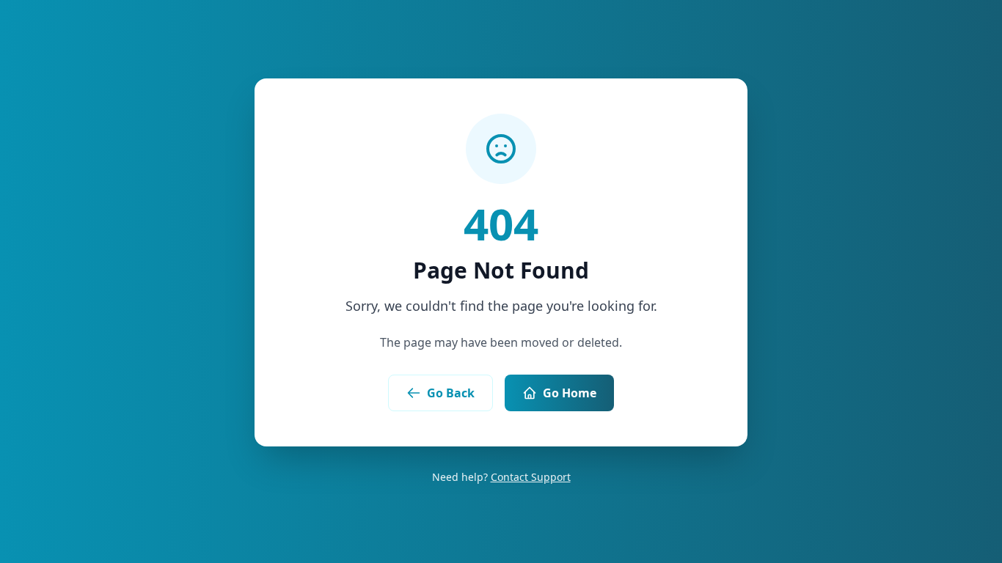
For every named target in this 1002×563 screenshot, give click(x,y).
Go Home (569, 393)
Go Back (451, 393)
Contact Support (531, 477)
